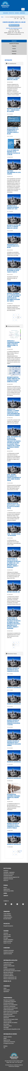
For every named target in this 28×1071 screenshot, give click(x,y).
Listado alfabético (7, 913)
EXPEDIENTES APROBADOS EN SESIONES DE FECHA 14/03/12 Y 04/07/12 (14, 270)
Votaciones (6, 933)
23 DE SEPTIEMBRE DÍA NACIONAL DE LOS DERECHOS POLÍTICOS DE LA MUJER (13, 152)
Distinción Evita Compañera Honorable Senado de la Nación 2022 (13, 797)
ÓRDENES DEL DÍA (7, 981)
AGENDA (5, 893)
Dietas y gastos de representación (10, 1013)
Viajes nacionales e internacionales (11, 1008)
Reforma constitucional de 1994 (10, 978)
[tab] (14, 63)
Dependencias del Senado (9, 874)
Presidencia (6, 870)
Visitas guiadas (7, 990)
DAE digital (6, 938)
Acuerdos (5, 967)
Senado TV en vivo (7, 943)
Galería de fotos (7, 889)
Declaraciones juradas (8, 1014)
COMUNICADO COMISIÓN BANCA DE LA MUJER (13, 78)
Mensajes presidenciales (8, 972)
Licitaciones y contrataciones (9, 1006)
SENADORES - (6, 13)
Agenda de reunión (14, 25)
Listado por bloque (7, 915)
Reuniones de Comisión (14, 43)
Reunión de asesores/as (14, 687)
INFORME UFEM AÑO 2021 (13, 592)
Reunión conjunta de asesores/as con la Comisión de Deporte (13, 669)
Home (2, 17)
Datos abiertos (6, 1024)
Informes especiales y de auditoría (10, 1022)
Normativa (14, 53)
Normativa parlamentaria (9, 1003)
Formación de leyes (7, 964)
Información (14, 41)
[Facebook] (23, 904)
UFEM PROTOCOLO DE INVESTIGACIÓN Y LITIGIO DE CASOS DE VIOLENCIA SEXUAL (13, 506)
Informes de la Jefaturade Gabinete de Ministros (8, 974)
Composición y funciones (9, 962)
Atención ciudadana (8, 1036)
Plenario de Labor (7, 934)
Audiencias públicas (8, 1026)
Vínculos (14, 48)
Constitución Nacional (8, 875)
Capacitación (6, 991)
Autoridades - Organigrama (9, 872)
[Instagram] (11, 904)
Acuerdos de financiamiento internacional (9, 1016)
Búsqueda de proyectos (8, 926)
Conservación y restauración (9, 1041)
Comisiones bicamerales (8, 952)
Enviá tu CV (6, 880)
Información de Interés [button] (13, 326)
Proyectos (14, 46)
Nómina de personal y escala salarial (11, 1011)
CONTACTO (6, 895)
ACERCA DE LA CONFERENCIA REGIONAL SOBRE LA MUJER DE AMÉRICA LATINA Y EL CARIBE (13, 344)
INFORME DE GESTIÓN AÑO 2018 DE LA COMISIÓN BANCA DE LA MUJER (14, 226)
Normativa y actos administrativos (10, 1004)
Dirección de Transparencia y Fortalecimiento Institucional (10, 1000)
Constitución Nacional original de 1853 (11, 877)
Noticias (5, 887)
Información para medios (9, 891)
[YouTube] (5, 904)
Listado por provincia (8, 917)
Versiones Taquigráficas (8, 939)
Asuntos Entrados (7, 936)
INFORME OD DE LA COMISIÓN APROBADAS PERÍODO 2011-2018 (13, 207)
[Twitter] (17, 904)
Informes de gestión (7, 1021)
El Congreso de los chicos (9, 1043)
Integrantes (14, 51)
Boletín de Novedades (8, 941)
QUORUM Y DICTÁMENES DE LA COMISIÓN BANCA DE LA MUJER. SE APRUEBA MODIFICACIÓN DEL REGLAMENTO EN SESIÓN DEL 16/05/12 (14, 297)
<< (13, 314)
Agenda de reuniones (8, 953)
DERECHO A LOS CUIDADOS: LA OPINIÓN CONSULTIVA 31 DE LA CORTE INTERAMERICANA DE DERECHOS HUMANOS (13, 412)
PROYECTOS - (12, 13)
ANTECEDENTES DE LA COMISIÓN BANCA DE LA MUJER (13, 246)
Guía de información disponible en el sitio (12, 1029)
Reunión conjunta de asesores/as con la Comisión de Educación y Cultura (13, 722)
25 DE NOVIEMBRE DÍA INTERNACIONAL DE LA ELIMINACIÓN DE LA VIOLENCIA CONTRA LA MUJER (12, 131)
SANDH (5, 1038)
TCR (4, 1047)
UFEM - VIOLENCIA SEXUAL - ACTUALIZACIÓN (14, 534)
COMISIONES (22, 13)
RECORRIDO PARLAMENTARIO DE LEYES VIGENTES (14, 172)
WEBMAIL (6, 1046)
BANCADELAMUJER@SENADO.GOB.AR (14, 28)
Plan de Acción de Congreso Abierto (11, 1019)
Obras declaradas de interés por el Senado (12, 970)
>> (16, 320)
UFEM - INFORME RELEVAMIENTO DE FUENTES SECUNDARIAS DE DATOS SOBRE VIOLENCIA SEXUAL (14, 477)
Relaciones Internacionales (9, 965)
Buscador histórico (7, 918)
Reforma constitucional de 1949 (10, 977)
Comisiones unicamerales (9, 950)
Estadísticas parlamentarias (9, 969)
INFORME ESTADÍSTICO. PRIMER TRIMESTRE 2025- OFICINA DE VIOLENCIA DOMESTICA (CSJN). (13, 379)
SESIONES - (17, 13)
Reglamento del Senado (8, 878)
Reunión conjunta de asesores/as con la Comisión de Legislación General (14, 743)
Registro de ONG (7, 1040)
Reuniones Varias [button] (12, 653)
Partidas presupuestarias (9, 1009)
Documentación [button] (11, 63)
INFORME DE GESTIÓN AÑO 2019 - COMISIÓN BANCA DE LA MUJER (14, 110)
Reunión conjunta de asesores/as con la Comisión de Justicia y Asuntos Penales (13, 826)
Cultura (5, 988)
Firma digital (6, 1027)
